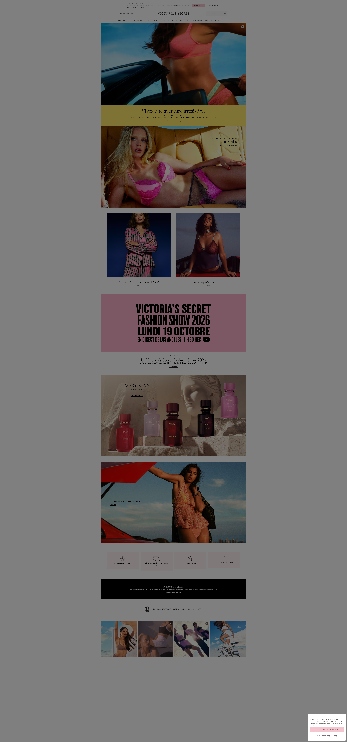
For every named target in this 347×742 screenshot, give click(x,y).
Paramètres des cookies (327, 736)
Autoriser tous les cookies (327, 730)
